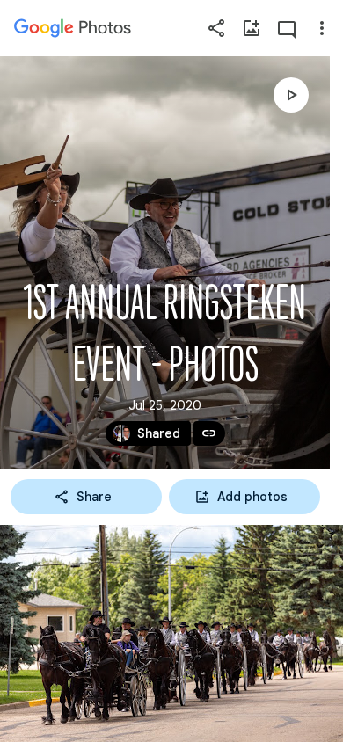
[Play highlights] (291, 95)
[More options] (321, 28)
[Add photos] (251, 28)
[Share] (216, 28)
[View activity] (286, 28)
